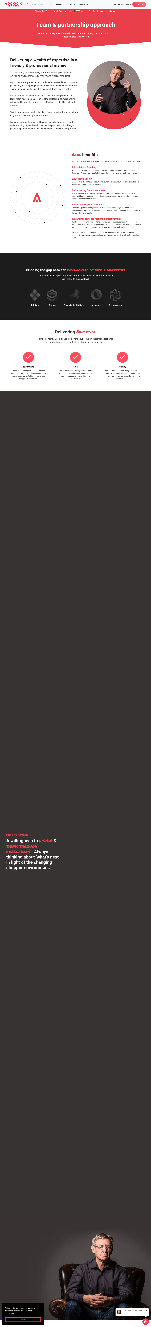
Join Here (112, 11)
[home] (13, 4)
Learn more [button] (10, 1314)
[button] (58, 4)
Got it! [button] (23, 1319)
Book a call (139, 4)
